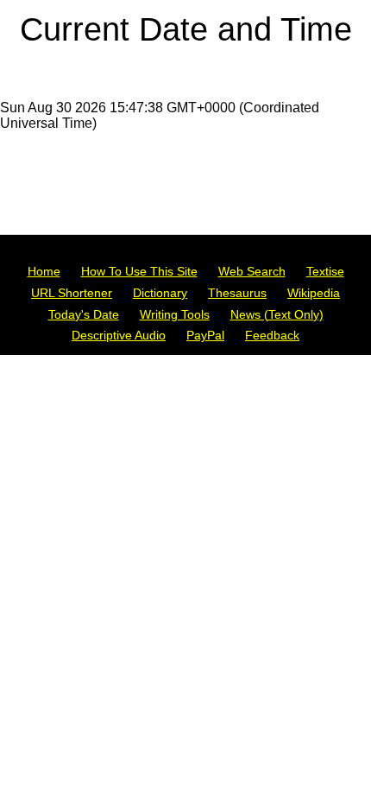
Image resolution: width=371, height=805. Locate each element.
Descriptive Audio (119, 335)
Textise (325, 271)
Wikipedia (313, 293)
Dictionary (160, 293)
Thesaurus (237, 293)
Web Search (252, 271)
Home (44, 271)
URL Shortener (71, 293)
